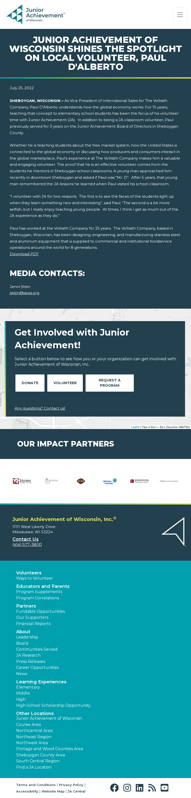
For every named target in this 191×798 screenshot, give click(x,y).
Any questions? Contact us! (40, 408)
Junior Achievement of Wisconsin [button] (49, 718)
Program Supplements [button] (39, 591)
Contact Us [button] (25, 539)
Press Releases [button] (30, 661)
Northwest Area (32, 742)
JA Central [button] (77, 791)
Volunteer (65, 383)
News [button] (21, 673)
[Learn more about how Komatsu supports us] (49, 484)
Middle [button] (23, 693)
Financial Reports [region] (33, 623)
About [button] (23, 631)
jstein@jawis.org (24, 292)
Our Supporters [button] (32, 617)
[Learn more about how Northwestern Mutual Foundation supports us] (167, 484)
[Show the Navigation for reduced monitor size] (180, 15)
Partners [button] (26, 606)
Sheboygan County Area (40, 755)
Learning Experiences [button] (41, 682)
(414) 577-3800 (27, 544)
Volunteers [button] (29, 573)
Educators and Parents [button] (43, 586)
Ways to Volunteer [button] (34, 578)
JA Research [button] (28, 655)
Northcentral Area (34, 730)
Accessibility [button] (27, 791)
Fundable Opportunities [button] (40, 611)
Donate (30, 383)
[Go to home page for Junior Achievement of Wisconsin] (36, 14)
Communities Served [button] (37, 649)
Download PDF (24, 254)
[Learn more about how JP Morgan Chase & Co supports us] (27, 484)
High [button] (21, 699)
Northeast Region (33, 736)
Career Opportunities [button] (37, 667)
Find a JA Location (34, 767)
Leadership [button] (27, 637)
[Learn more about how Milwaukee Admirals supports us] (108, 484)
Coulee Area (28, 724)
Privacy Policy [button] (71, 785)
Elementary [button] (28, 687)
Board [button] (22, 643)
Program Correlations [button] (37, 598)
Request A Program (110, 383)
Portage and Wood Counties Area (49, 748)
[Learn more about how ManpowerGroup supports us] (79, 484)
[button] (115, 788)
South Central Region (37, 761)
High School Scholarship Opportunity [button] (53, 705)
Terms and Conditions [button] (36, 785)
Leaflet (135, 427)
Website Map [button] (53, 791)
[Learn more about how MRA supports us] (137, 484)
